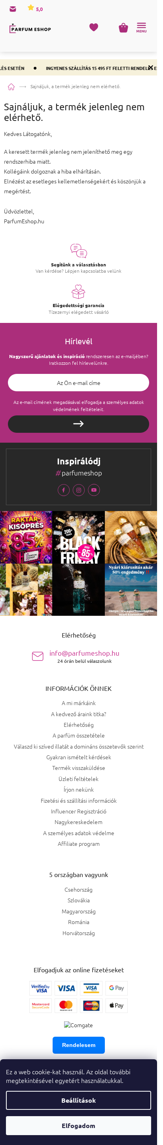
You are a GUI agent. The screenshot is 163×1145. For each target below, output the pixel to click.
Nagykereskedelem (78, 822)
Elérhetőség (79, 724)
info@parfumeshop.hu (84, 656)
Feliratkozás (78, 424)
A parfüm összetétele (79, 735)
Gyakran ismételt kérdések (78, 757)
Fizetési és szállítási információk (79, 800)
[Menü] (141, 28)
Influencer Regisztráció (78, 811)
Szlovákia (79, 900)
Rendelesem (78, 1045)
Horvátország (79, 933)
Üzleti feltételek (79, 779)
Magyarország (79, 911)
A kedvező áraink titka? (78, 714)
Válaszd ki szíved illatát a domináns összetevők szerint (79, 746)
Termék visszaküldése (78, 768)
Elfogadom (78, 1125)
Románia (78, 922)
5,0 (39, 9)
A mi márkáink (79, 703)
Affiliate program (79, 843)
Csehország (78, 889)
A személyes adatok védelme (78, 833)
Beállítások (78, 1100)
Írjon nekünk (79, 789)
